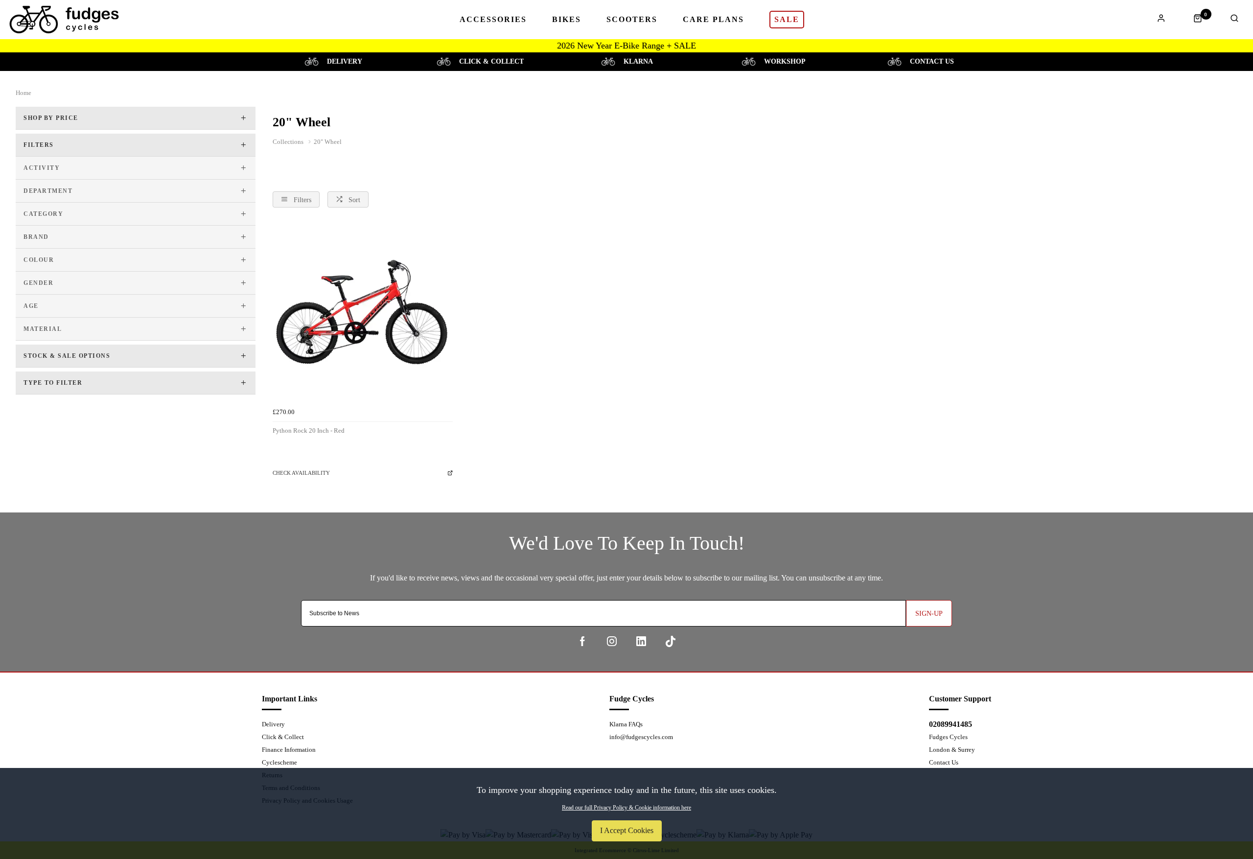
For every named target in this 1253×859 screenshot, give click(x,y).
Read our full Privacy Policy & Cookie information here (626, 808)
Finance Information (289, 749)
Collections (289, 141)
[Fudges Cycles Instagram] (612, 641)
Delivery (273, 724)
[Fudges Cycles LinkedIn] (641, 641)
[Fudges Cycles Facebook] (582, 641)
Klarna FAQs (626, 724)
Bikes (566, 19)
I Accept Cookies (626, 830)
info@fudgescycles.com (641, 737)
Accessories (493, 19)
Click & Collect (283, 737)
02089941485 (950, 724)
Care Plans (713, 19)
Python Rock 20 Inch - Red (309, 430)
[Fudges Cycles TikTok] (670, 641)
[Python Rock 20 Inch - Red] (363, 313)
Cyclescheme (279, 762)
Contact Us (943, 762)
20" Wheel (328, 141)
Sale (786, 19)
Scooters (631, 19)
